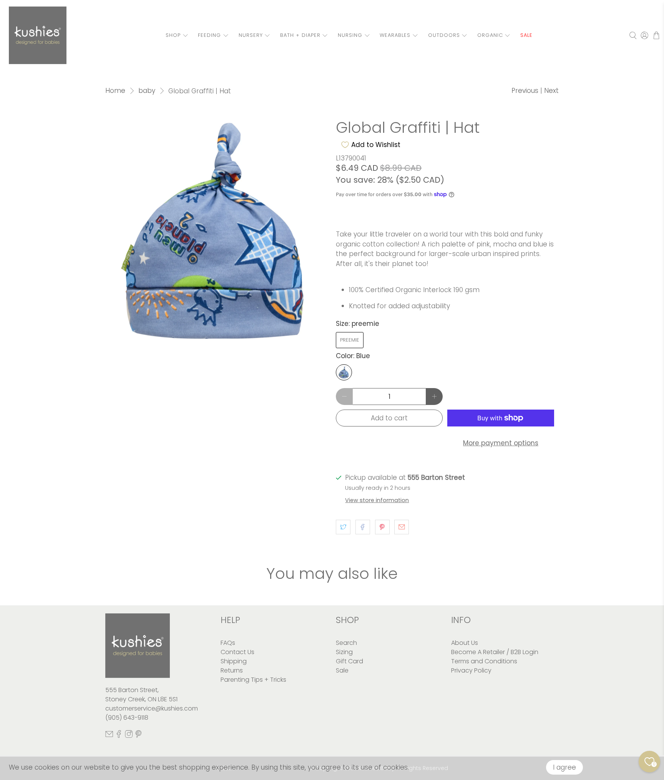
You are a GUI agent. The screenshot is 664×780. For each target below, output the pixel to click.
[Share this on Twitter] (343, 527)
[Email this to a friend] (401, 527)
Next (551, 90)
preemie (349, 340)
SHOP (173, 35)
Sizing (344, 652)
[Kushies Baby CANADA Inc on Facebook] (119, 736)
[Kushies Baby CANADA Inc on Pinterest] (138, 736)
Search (346, 642)
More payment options (500, 443)
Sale (342, 670)
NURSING (350, 35)
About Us (464, 642)
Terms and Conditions (484, 661)
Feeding (209, 35)
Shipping (234, 661)
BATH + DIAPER (300, 35)
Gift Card (349, 661)
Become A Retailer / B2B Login (494, 652)
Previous (524, 90)
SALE (526, 35)
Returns (232, 670)
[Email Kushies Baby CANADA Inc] (109, 736)
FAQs (228, 642)
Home (115, 91)
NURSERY (251, 35)
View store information (377, 500)
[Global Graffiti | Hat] (216, 230)
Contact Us (237, 652)
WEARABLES (395, 35)
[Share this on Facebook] (362, 527)
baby (146, 91)
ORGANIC (490, 35)
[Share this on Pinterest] (382, 527)
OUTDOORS (444, 35)
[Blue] (344, 372)
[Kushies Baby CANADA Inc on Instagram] (129, 736)
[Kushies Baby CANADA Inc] (37, 35)
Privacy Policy (471, 670)
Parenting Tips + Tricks (253, 679)
